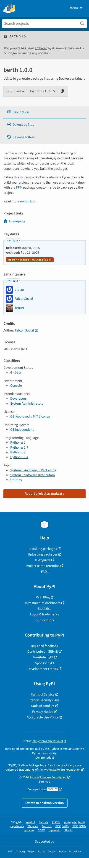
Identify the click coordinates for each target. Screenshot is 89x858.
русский (29, 830)
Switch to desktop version (44, 802)
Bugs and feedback (44, 645)
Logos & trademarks (44, 614)
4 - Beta (15, 372)
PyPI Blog (43, 597)
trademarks (26, 769)
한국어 (68, 830)
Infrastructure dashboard (42, 602)
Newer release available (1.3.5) (30, 260)
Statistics (44, 608)
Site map (44, 781)
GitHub (29, 201)
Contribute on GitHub (42, 651)
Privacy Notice (42, 711)
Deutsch (47, 826)
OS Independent (22, 429)
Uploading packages (43, 554)
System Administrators (26, 403)
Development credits (43, 668)
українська (17, 826)
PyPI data (12, 241)
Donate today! (44, 757)
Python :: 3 (18, 452)
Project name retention (43, 565)
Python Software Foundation (61, 769)
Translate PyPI (42, 657)
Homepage (17, 221)
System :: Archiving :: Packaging (33, 470)
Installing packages (43, 548)
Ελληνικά (33, 826)
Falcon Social (24, 330)
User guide (42, 560)
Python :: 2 (18, 442)
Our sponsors (44, 620)
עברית (41, 830)
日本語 (56, 822)
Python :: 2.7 (19, 447)
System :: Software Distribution (32, 474)
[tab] (44, 112)
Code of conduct (42, 705)
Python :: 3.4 (19, 457)
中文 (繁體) (79, 826)
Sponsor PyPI (44, 663)
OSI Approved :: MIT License (30, 416)
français (43, 822)
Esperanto (54, 830)
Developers (18, 398)
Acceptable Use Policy (43, 717)
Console (16, 385)
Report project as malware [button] (44, 493)
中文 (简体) (62, 826)
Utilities (16, 479)
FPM (19, 187)
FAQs (44, 571)
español (30, 822)
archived (41, 48)
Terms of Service (43, 694)
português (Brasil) (74, 822)
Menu (74, 7)
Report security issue (45, 700)
